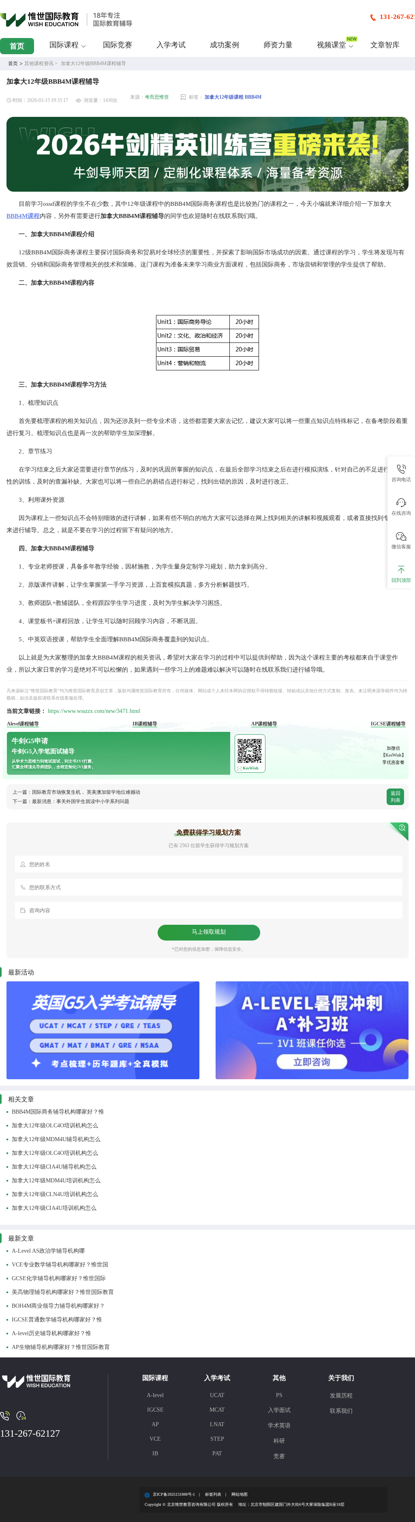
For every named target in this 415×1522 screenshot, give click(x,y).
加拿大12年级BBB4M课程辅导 (93, 63)
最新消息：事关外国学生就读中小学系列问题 (80, 801)
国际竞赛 (117, 45)
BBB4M (253, 97)
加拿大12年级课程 (224, 97)
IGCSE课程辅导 (388, 724)
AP (155, 1424)
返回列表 (395, 797)
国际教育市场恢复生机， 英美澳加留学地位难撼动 (86, 792)
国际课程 (64, 45)
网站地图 (239, 1494)
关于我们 (341, 1377)
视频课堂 (331, 45)
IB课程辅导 (145, 724)
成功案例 (224, 45)
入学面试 (279, 1410)
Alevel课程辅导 (23, 724)
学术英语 (279, 1426)
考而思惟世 (157, 97)
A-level (155, 1395)
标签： (196, 97)
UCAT (217, 1395)
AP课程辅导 (264, 724)
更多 (367, 1238)
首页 (17, 46)
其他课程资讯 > (41, 63)
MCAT (217, 1410)
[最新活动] (102, 1030)
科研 (279, 1441)
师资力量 (278, 45)
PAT (217, 1453)
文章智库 (385, 45)
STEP (217, 1439)
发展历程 (341, 1396)
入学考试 (171, 45)
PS (279, 1395)
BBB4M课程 (23, 216)
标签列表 (213, 1494)
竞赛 (279, 1456)
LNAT (217, 1424)
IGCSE (155, 1410)
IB (155, 1453)
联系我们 (341, 1411)
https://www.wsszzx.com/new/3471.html (94, 711)
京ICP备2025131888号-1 (174, 1494)
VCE (155, 1439)
